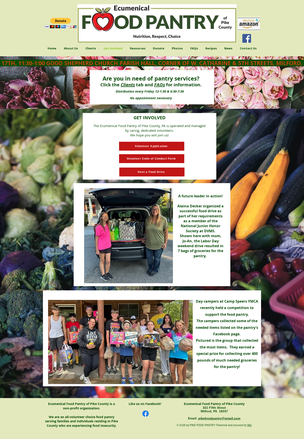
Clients (128, 85)
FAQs (159, 85)
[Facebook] (246, 38)
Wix (249, 425)
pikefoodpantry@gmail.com (219, 418)
